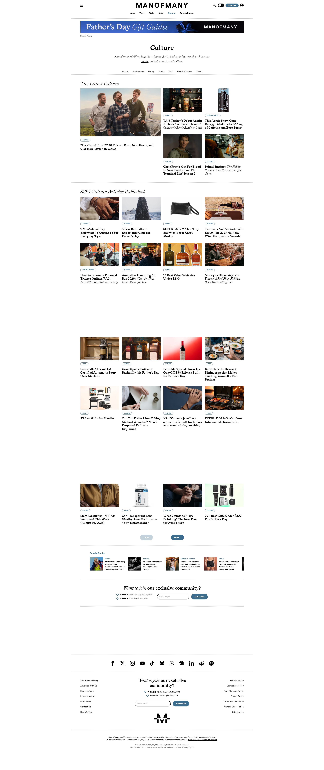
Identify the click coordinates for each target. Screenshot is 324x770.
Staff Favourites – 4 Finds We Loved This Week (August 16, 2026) (97, 519)
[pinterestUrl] (211, 663)
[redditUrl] (201, 663)
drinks (172, 56)
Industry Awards (87, 696)
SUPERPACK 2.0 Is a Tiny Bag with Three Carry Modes (181, 232)
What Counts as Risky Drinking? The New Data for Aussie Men (180, 519)
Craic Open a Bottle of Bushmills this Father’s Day (140, 370)
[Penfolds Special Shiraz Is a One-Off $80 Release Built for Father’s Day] (182, 348)
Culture (171, 13)
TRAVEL (167, 224)
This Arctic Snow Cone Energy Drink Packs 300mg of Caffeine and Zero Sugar (224, 124)
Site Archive (238, 712)
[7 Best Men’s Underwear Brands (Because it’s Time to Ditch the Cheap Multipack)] (210, 564)
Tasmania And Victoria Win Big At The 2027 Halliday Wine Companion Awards (224, 232)
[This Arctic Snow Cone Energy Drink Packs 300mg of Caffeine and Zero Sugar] (224, 100)
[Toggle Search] (214, 5)
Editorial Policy (237, 680)
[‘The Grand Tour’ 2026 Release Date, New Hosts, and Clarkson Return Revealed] (120, 112)
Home (82, 36)
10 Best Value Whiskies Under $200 (179, 276)
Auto (160, 13)
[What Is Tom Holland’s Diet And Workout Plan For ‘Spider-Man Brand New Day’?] (172, 564)
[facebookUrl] (112, 663)
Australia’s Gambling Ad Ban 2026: (138, 278)
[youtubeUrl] (142, 663)
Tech (141, 13)
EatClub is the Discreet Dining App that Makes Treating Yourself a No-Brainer (221, 374)
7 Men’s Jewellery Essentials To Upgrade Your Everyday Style (99, 232)
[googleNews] (181, 663)
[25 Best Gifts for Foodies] (99, 398)
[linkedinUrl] (191, 663)
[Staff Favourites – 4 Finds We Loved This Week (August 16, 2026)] (99, 495)
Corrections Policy (235, 685)
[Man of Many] (162, 718)
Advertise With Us (88, 685)
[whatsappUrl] (171, 663)
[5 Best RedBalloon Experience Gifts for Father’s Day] (141, 208)
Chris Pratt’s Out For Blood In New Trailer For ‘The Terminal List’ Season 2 (182, 170)
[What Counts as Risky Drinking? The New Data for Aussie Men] (182, 495)
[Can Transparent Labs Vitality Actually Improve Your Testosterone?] (141, 495)
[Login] (242, 5)
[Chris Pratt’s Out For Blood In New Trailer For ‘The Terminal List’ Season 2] (182, 146)
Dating (151, 71)
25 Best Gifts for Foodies (97, 418)
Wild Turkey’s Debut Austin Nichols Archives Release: (182, 124)
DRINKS (167, 115)
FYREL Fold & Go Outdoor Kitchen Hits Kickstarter (223, 420)
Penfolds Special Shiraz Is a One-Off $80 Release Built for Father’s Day (182, 372)
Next (176, 537)
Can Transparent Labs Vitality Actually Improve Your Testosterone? (140, 519)
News (132, 13)
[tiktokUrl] (152, 663)
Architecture (138, 71)
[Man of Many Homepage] (162, 5)
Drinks (161, 71)
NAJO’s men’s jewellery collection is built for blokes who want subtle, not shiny (182, 422)
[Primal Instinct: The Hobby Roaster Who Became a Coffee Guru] (224, 146)
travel (190, 56)
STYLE (221, 559)
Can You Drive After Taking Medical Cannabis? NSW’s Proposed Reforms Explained (141, 424)
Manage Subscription (234, 706)
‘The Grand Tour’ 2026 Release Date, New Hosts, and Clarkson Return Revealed (116, 147)
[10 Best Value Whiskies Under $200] (182, 254)
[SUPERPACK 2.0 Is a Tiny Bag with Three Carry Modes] (182, 208)
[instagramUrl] (132, 663)
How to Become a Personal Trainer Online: (99, 278)
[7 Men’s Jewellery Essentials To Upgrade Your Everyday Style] (99, 208)
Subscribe (232, 5)
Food (171, 71)
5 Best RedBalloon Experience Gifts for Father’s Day (136, 232)
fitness (157, 56)
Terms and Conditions (234, 701)
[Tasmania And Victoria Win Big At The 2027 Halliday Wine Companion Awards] (224, 208)
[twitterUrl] (122, 663)
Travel (199, 71)
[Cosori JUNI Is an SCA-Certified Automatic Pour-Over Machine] (99, 348)
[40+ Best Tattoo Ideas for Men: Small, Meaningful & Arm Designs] (134, 564)
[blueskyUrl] (162, 663)
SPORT (126, 510)
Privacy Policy (237, 696)
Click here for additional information (202, 740)
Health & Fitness (184, 71)
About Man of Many (89, 680)
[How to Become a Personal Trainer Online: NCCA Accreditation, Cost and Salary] (99, 254)
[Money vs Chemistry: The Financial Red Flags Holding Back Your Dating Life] (224, 254)
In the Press (85, 701)
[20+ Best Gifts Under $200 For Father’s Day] (224, 495)
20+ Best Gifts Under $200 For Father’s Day (223, 517)
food (164, 56)
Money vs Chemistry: (222, 278)
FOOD (84, 364)
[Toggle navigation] (82, 5)
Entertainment (187, 13)
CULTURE (85, 140)
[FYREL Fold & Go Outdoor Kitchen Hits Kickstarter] (224, 398)
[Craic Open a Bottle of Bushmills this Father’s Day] (141, 348)
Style (151, 13)
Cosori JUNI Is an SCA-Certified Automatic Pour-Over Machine (98, 372)
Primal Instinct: (223, 170)
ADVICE (146, 559)
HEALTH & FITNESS (212, 115)
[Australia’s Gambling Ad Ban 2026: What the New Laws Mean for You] (141, 254)
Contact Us (85, 706)
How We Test (86, 712)
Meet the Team (87, 691)
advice (144, 61)
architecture (202, 56)
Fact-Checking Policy (234, 691)
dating (182, 56)
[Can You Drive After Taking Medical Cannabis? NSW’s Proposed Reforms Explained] (141, 398)
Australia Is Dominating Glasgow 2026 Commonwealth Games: (115, 567)
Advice (125, 71)
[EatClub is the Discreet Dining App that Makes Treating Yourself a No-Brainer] (224, 348)
